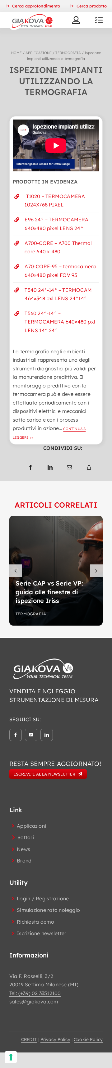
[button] (15, 570)
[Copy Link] (89, 467)
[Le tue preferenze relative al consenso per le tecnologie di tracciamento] (11, 1057)
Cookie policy (88, 1039)
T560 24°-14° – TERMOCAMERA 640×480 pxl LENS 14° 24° (60, 321)
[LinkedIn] (50, 467)
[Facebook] (30, 467)
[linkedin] (46, 735)
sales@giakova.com (33, 1001)
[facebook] (15, 735)
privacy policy (55, 1039)
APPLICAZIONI (38, 53)
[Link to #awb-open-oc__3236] (99, 20)
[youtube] (31, 735)
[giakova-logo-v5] (32, 14)
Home (16, 53)
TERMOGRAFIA (68, 53)
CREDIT (29, 1039)
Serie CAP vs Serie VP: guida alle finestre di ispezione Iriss (49, 591)
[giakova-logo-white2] (43, 660)
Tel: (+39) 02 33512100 (35, 993)
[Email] (69, 467)
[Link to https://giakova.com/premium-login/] (76, 20)
